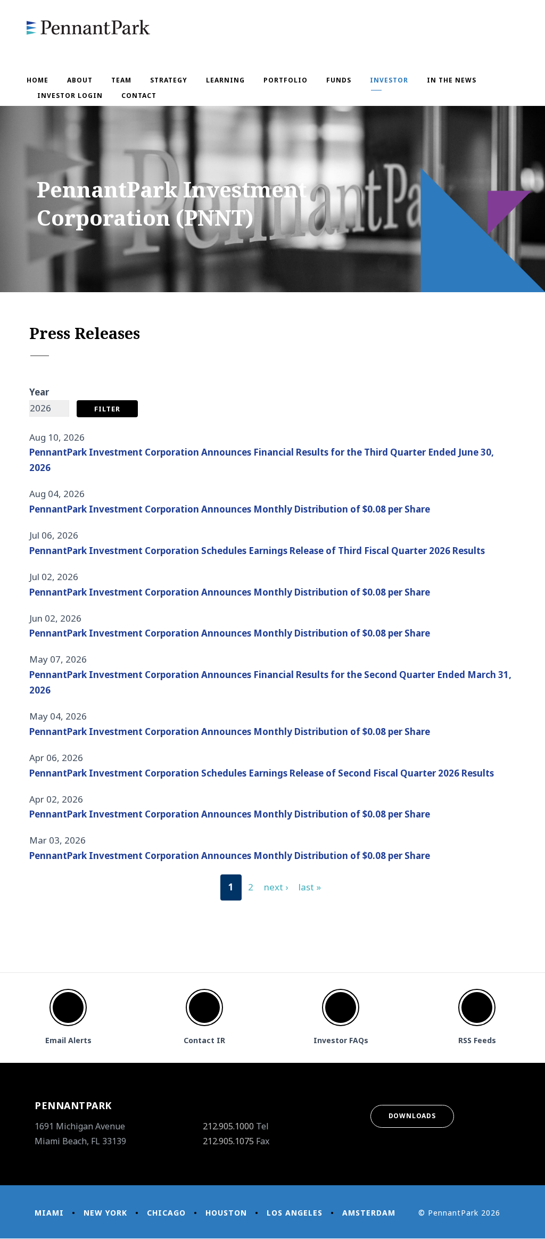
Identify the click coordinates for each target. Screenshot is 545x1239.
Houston (226, 1213)
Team (121, 80)
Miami (49, 1213)
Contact (138, 95)
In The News (451, 80)
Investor (389, 80)
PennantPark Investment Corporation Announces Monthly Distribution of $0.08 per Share (229, 509)
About (80, 80)
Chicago (166, 1213)
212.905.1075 (228, 1141)
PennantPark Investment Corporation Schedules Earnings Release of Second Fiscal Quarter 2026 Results (261, 773)
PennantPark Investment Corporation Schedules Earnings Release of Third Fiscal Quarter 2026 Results (257, 550)
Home (37, 80)
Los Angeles (295, 1213)
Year (39, 392)
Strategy (168, 80)
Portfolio (285, 80)
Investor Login (70, 95)
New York (105, 1213)
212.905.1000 (228, 1126)
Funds (338, 80)
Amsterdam (368, 1213)
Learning (225, 80)
